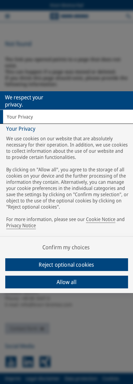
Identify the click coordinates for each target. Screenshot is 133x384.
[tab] (66, 117)
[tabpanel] (67, 178)
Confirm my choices (66, 247)
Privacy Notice (21, 225)
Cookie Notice (100, 219)
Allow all (66, 282)
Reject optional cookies (66, 264)
